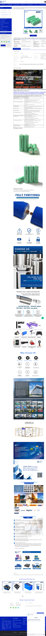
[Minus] (43, 614)
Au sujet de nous (16, 4)
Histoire (24, 621)
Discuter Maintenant (4, 30)
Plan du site (15, 632)
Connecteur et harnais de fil (6, 17)
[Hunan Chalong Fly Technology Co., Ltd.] (1, 42)
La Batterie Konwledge (4, 26)
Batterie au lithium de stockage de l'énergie (6, 12)
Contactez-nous (29, 4)
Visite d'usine (23, 4)
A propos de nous (3, 19)
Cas (36, 4)
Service (24, 622)
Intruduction (25, 620)
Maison (3, 4)
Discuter (33, 35)
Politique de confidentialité (23, 632)
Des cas (1, 28)
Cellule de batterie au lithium (6, 14)
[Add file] (28, 635)
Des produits (10, 4)
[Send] (43, 635)
